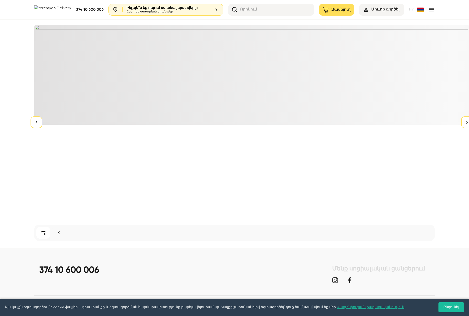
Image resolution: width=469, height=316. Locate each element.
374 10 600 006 (90, 10)
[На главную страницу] (59, 233)
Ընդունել (451, 307)
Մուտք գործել (385, 9)
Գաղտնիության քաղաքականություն (370, 307)
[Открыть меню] (431, 9)
